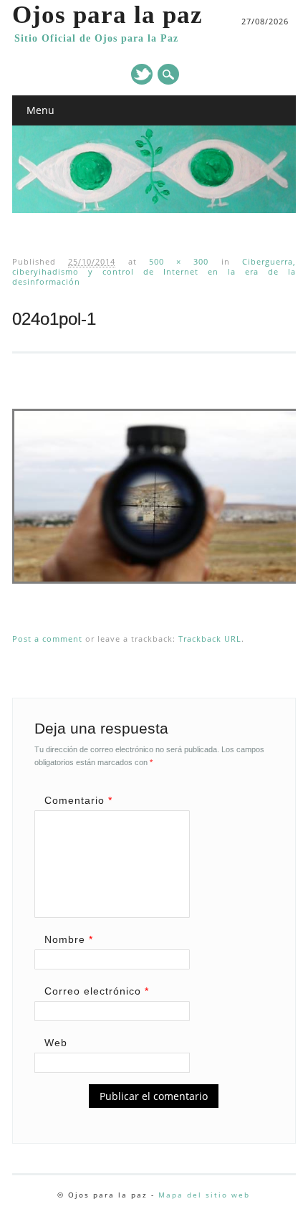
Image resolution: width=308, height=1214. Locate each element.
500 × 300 (178, 261)
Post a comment (47, 638)
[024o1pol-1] (156, 597)
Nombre (68, 939)
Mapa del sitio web (204, 1195)
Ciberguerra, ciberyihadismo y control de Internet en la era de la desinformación (154, 271)
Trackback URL (209, 638)
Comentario (78, 800)
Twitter (142, 74)
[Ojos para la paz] (154, 209)
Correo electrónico (96, 991)
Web (55, 1042)
